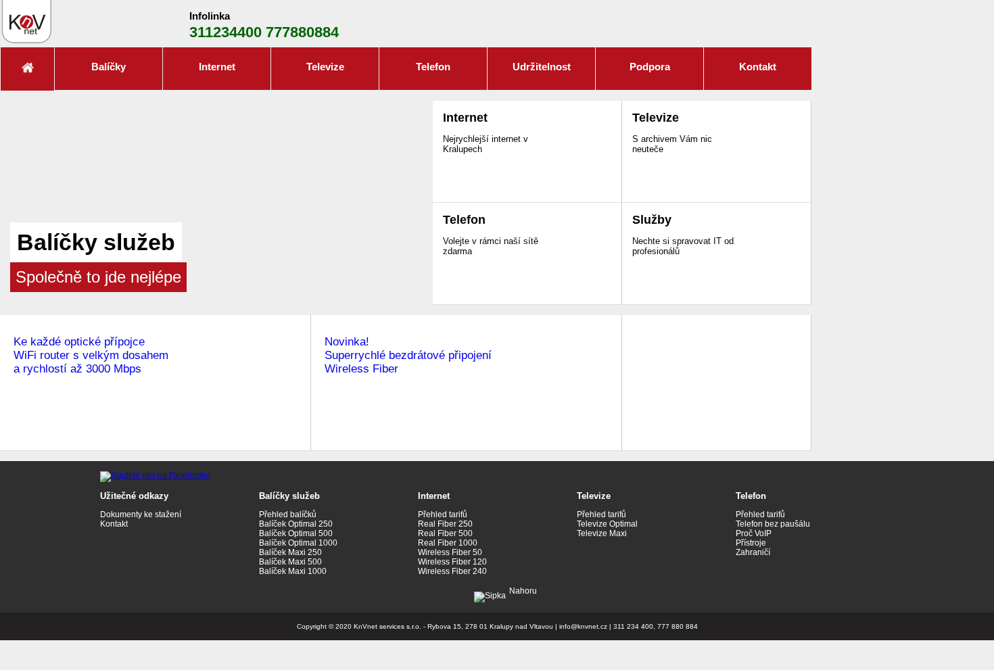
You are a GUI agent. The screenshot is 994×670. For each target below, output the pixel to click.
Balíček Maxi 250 (290, 552)
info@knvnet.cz (583, 626)
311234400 (225, 32)
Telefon (433, 66)
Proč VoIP (754, 533)
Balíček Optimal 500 (296, 533)
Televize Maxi (602, 533)
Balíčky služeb (289, 496)
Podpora (650, 66)
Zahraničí (753, 552)
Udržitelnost (542, 66)
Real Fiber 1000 (447, 543)
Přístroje (751, 543)
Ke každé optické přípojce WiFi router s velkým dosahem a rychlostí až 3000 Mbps (91, 355)
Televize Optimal (607, 524)
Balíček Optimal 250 (296, 524)
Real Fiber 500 (445, 533)
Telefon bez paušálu (773, 524)
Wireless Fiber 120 (452, 562)
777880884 (302, 32)
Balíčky (108, 66)
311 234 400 (633, 626)
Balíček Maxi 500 (290, 562)
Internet (217, 66)
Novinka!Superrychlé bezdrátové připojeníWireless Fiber (408, 355)
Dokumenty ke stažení (140, 514)
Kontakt (757, 66)
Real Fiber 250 (445, 524)
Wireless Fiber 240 (452, 571)
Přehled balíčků (287, 514)
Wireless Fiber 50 (450, 552)
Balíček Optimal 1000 (298, 543)
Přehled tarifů (442, 514)
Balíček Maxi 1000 (293, 571)
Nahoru (523, 591)
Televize (325, 66)
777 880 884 (677, 626)
